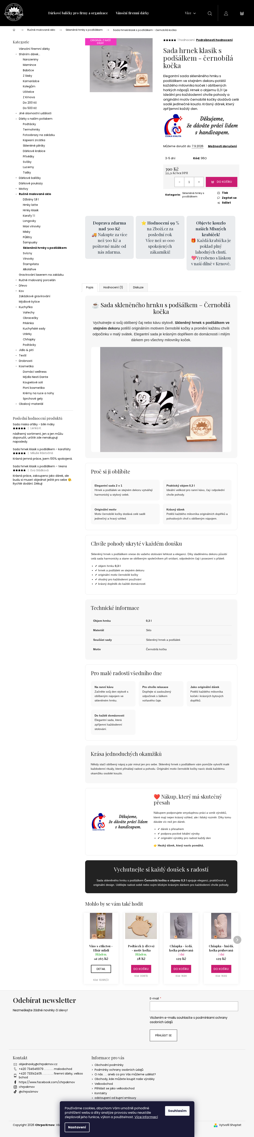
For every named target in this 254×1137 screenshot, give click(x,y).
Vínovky (28, 259)
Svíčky (27, 162)
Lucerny (28, 167)
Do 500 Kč (30, 108)
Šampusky (30, 242)
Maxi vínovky (32, 226)
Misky (26, 232)
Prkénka (28, 323)
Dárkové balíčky (30, 178)
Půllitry (27, 237)
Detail (101, 969)
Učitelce (28, 92)
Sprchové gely (33, 399)
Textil (22, 355)
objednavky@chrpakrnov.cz (38, 1064)
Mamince (29, 65)
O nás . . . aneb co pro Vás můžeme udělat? (125, 1074)
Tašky (27, 172)
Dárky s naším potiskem (35, 119)
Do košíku (224, 182)
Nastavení (77, 1127)
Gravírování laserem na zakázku (41, 275)
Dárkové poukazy (31, 183)
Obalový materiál (31, 404)
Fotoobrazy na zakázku (39, 135)
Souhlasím (177, 1110)
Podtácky (29, 124)
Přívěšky (28, 156)
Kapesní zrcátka (34, 140)
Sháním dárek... (29, 54)
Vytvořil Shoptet (230, 1125)
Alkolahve (29, 269)
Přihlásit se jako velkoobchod (115, 1088)
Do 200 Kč (30, 103)
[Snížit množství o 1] (179, 182)
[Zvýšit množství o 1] (199, 182)
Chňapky (29, 339)
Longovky (29, 221)
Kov (21, 291)
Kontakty (101, 1093)
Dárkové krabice (34, 151)
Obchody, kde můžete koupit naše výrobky (125, 1079)
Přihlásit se (163, 1035)
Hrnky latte (30, 205)
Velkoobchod (104, 1084)
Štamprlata (31, 264)
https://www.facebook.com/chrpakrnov (47, 1082)
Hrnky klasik (31, 210)
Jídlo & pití (26, 350)
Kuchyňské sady (34, 329)
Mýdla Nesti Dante (35, 377)
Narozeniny (30, 59)
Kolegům (29, 86)
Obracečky (30, 318)
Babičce (28, 70)
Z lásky (27, 76)
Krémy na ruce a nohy (38, 393)
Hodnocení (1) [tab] (113, 287)
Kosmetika (26, 366)
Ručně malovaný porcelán (37, 280)
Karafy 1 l (29, 216)
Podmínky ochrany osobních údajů (119, 1070)
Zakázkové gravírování (34, 296)
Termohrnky (31, 130)
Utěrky (27, 334)
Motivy (23, 189)
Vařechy (29, 312)
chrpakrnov (27, 1087)
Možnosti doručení (222, 146)
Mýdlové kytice (29, 302)
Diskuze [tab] (138, 287)
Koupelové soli (33, 382)
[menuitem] (78, 13)
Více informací (146, 1117)
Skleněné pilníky (34, 146)
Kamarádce (31, 81)
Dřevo (23, 286)
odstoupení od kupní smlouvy (115, 1098)
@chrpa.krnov (28, 1092)
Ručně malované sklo (35, 194)
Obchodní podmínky (109, 1065)
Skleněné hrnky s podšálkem (45, 248)
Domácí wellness (35, 372)
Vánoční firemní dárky (34, 49)
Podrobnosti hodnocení (214, 40)
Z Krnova (29, 97)
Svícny (27, 253)
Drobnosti (25, 361)
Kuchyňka (26, 307)
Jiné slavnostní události (35, 113)
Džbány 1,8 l (31, 199)
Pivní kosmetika (34, 388)
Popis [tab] (89, 287)
